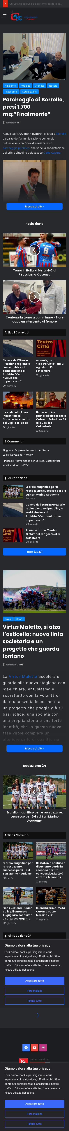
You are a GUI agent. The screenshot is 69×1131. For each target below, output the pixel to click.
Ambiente (10, 85)
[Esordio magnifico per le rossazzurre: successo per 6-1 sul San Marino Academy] (13, 492)
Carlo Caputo (52, 152)
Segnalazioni (29, 91)
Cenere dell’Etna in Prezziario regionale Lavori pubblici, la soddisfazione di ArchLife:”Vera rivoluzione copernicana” (16, 370)
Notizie (53, 85)
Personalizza (34, 1113)
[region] (34, 1097)
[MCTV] (23, 15)
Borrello (61, 133)
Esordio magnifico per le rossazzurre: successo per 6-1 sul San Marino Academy (46, 490)
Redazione (11, 122)
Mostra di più (33, 206)
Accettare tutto (34, 1103)
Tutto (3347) (35, 551)
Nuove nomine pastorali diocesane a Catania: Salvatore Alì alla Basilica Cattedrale (51, 419)
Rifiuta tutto (35, 1123)
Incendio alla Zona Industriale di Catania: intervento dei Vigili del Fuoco (16, 417)
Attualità (25, 85)
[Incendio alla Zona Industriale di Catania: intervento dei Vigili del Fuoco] (18, 400)
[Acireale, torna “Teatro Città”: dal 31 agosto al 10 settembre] (51, 348)
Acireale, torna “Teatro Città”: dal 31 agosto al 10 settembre (50, 365)
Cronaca (39, 85)
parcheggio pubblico (16, 148)
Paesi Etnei (11, 91)
